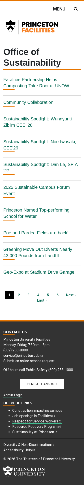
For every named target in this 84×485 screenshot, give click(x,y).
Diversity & (27, 445)
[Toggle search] (76, 9)
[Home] (38, 28)
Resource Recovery (35, 426)
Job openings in (32, 416)
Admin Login (12, 395)
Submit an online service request (29, 361)
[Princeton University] (24, 471)
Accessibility (17, 450)
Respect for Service (35, 421)
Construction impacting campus (37, 410)
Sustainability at (33, 432)
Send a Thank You (42, 384)
